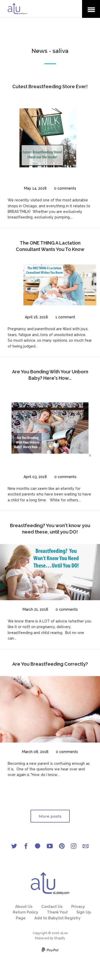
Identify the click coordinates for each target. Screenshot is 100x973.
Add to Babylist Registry (57, 918)
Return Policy (25, 912)
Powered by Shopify (50, 938)
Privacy (78, 906)
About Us (24, 906)
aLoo (64, 933)
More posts (50, 816)
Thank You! (57, 912)
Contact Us (52, 906)
